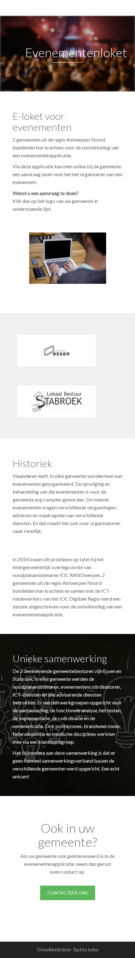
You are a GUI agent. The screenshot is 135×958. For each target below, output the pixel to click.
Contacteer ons (67, 892)
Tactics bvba (85, 949)
